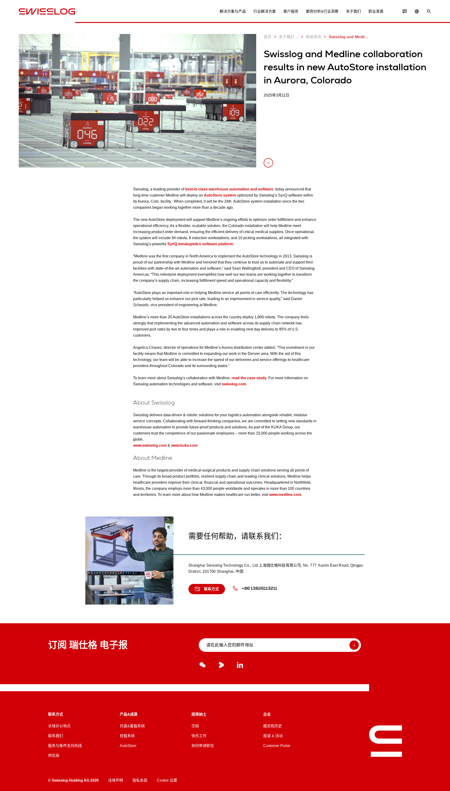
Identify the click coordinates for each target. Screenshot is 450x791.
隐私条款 (139, 780)
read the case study (249, 378)
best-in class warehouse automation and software (229, 189)
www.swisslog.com (150, 445)
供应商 (53, 756)
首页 (267, 37)
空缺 (195, 726)
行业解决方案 (264, 11)
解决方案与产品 (233, 11)
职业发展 (375, 11)
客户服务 (290, 11)
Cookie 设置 (167, 780)
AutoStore (128, 746)
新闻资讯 (313, 37)
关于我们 (353, 11)
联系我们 (55, 736)
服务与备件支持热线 (65, 746)
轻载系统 (127, 736)
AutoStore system (220, 195)
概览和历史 (272, 726)
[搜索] (429, 11)
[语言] (416, 11)
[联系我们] (404, 11)
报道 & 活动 (273, 736)
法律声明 (115, 780)
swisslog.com (234, 384)
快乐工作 (198, 736)
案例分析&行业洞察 (322, 11)
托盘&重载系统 (132, 726)
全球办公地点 (59, 726)
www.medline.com (285, 495)
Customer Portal (276, 746)
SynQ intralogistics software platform (200, 244)
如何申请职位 (202, 746)
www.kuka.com (184, 445)
